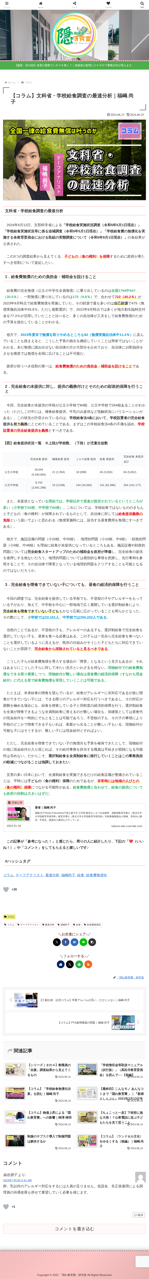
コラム (8, 875)
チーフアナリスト (29, 875)
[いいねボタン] (6, 889)
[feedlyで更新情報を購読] (79, 964)
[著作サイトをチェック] (61, 964)
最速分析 (52, 875)
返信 (140, 1214)
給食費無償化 (96, 875)
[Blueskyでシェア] (35, 768)
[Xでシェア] (57, 942)
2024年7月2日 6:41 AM (17, 1180)
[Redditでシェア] (80, 768)
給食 (80, 875)
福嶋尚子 (68, 875)
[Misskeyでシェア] (46, 768)
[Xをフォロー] (70, 964)
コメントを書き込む (74, 1228)
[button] (92, 942)
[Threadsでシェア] (69, 768)
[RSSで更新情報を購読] (88, 964)
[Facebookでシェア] (65, 942)
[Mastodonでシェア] (24, 768)
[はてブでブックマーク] (74, 942)
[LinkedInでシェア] (125, 768)
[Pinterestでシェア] (114, 768)
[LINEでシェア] (83, 942)
